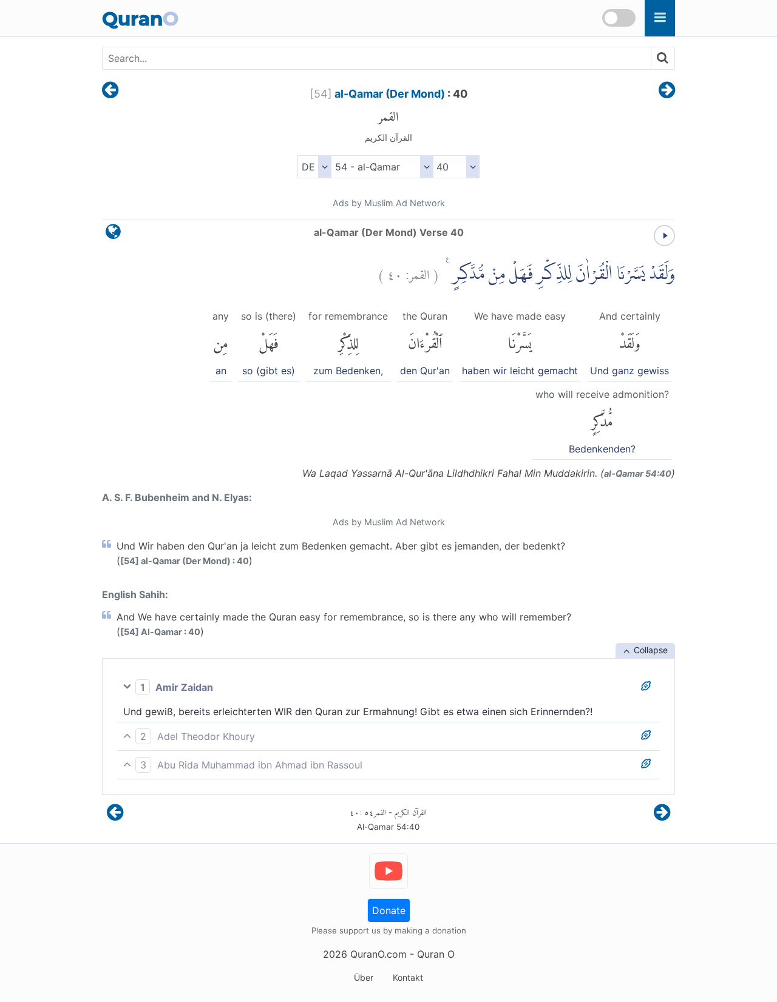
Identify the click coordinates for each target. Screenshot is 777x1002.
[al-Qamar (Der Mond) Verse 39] (110, 91)
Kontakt (408, 977)
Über (363, 977)
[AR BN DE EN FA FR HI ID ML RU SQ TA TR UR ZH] (314, 166)
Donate (388, 910)
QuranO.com (378, 954)
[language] (113, 234)
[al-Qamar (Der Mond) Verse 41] (667, 91)
